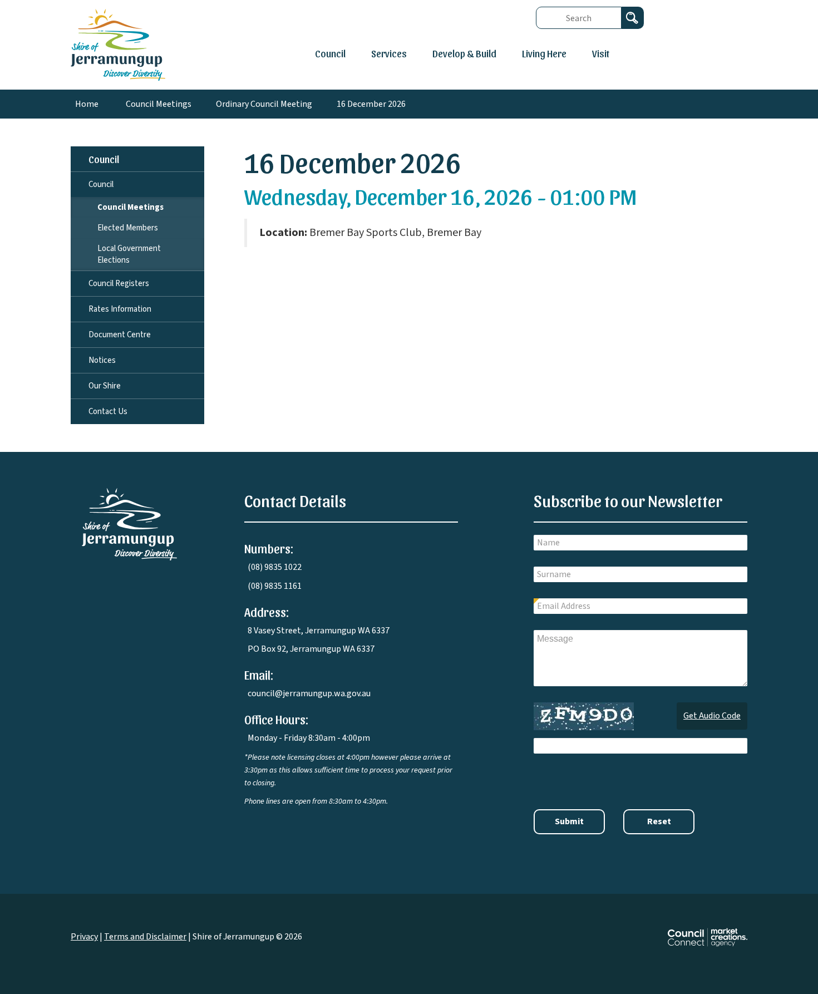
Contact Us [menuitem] (107, 411)
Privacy (84, 937)
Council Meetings (158, 104)
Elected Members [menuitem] (127, 228)
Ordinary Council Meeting (264, 104)
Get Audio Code (712, 716)
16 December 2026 (371, 104)
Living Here (544, 53)
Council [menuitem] (103, 159)
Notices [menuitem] (102, 360)
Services (389, 53)
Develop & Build (464, 53)
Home (86, 104)
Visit (600, 53)
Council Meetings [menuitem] (130, 207)
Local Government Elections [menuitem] (129, 254)
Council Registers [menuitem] (118, 283)
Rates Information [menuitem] (119, 309)
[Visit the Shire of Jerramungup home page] (129, 524)
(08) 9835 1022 (275, 567)
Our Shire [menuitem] (104, 386)
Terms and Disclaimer (145, 937)
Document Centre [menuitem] (119, 335)
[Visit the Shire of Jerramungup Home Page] (118, 44)
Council (330, 53)
